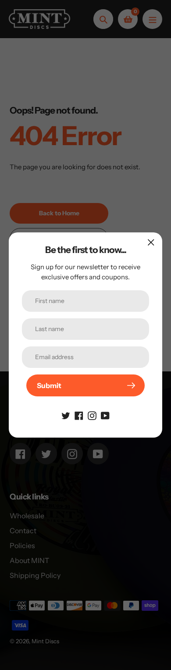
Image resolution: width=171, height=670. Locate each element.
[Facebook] (79, 414)
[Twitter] (65, 414)
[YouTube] (105, 414)
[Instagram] (92, 414)
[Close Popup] (151, 242)
